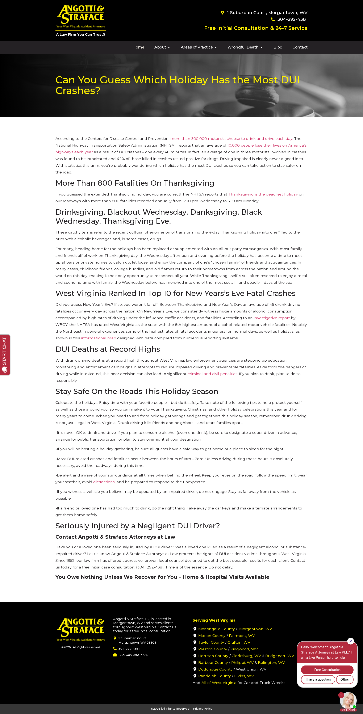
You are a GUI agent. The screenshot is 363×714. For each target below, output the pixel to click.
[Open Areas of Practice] (216, 47)
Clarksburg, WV (246, 656)
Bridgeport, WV (279, 656)
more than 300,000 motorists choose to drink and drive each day (231, 138)
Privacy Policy (202, 708)
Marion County (212, 635)
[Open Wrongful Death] (261, 47)
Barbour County (213, 662)
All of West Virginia (219, 682)
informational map (98, 338)
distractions (104, 482)
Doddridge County (215, 669)
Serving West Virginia (214, 620)
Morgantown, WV (255, 629)
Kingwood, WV (244, 649)
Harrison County (213, 656)
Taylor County (211, 642)
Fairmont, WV (242, 635)
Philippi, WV (242, 662)
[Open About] (169, 47)
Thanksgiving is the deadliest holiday (263, 194)
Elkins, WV (244, 676)
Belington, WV (271, 662)
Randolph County (214, 676)
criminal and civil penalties (212, 373)
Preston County (212, 649)
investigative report (272, 318)
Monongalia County (216, 629)
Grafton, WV (239, 642)
